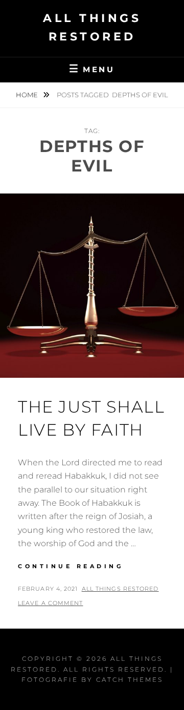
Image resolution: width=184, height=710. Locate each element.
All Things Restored (120, 588)
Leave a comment (50, 603)
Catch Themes (129, 679)
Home (27, 95)
